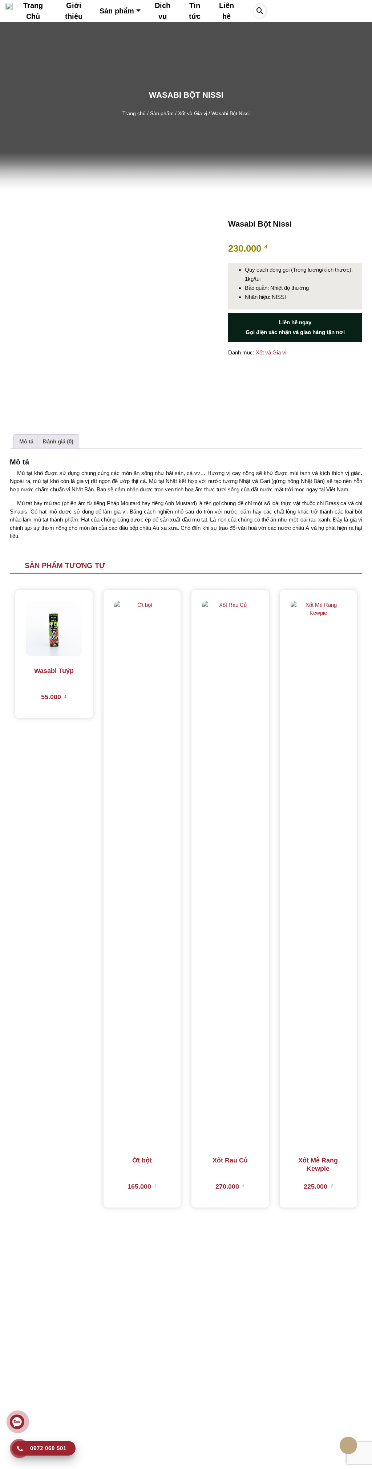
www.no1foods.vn (35, 1428)
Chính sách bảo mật (124, 1375)
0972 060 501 (30, 1392)
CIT (251, 1461)
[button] (260, 11)
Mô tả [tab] (26, 441)
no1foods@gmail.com (40, 1416)
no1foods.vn (149, 1461)
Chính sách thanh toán (127, 1428)
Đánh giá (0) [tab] (58, 441)
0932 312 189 (28, 1404)
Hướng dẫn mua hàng (126, 1363)
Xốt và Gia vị (192, 113)
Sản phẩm (162, 113)
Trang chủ (134, 113)
